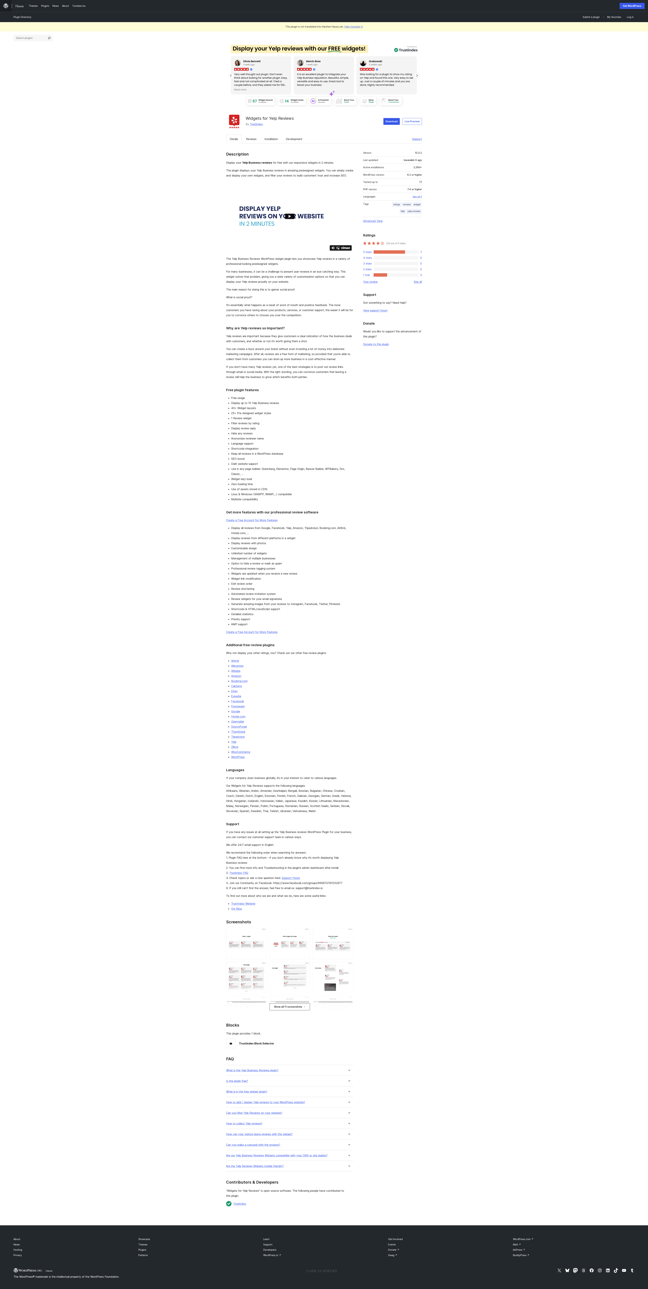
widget (417, 204)
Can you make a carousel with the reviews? (253, 1144)
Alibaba (235, 671)
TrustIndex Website (243, 903)
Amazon (236, 676)
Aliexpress (237, 665)
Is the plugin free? (237, 1081)
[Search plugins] (49, 38)
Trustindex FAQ (238, 873)
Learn (266, 1239)
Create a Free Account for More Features (252, 520)
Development (294, 139)
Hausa (49, 1270)
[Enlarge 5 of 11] (305, 966)
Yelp (233, 741)
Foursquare (238, 706)
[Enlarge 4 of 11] (262, 966)
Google (235, 711)
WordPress (238, 757)
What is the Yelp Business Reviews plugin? (252, 1070)
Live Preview (412, 121)
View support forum (375, 310)
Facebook (237, 701)
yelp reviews (414, 211)
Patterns (143, 1255)
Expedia (236, 696)
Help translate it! (353, 26)
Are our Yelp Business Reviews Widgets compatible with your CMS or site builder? (277, 1155)
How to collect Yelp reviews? (244, 1123)
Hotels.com (238, 716)
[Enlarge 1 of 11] (262, 932)
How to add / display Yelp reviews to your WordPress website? (265, 1102)
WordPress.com (523, 1239)
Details (234, 139)
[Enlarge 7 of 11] (262, 1000)
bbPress (519, 1249)
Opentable (237, 721)
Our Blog (236, 908)
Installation (271, 139)
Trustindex (256, 124)
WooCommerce (240, 752)
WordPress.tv (272, 1255)
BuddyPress (521, 1255)
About (17, 1239)
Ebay (234, 691)
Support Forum (291, 878)
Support (417, 139)
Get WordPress (632, 5)
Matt (517, 1244)
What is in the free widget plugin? (246, 1091)
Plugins (142, 1249)
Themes (142, 1244)
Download (392, 121)
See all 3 (417, 196)
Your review (370, 281)
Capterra (236, 686)
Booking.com (239, 681)
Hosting (18, 1249)
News (17, 1244)
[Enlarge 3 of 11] (348, 932)
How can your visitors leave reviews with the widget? (259, 1134)
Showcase (144, 1239)
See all (418, 281)
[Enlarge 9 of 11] (348, 1000)
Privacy (18, 1255)
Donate (393, 1249)
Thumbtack (238, 731)
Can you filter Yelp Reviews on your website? (254, 1113)
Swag (392, 1255)
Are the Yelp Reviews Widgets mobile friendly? (255, 1166)
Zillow (234, 747)
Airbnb (235, 660)
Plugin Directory (22, 17)
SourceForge (239, 726)
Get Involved (395, 1239)
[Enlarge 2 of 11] (305, 932)
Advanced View (373, 221)
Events (392, 1244)
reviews (407, 204)
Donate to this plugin (376, 344)
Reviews (251, 139)
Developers (269, 1249)
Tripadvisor (238, 736)
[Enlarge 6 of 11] (348, 966)
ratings (396, 204)
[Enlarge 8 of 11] (305, 1000)
